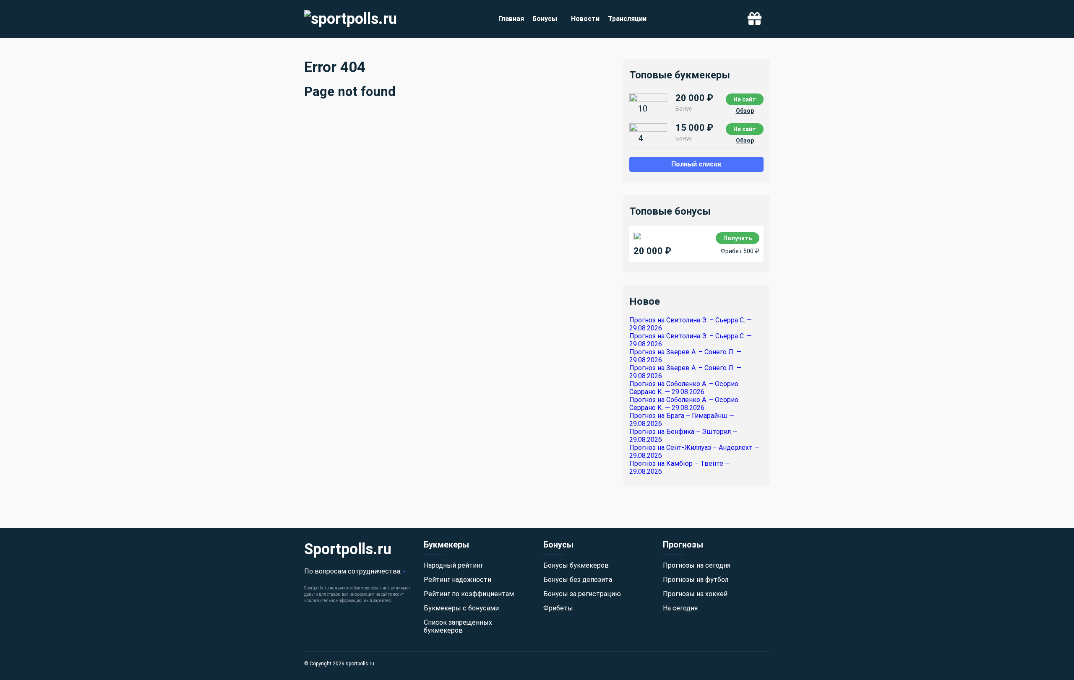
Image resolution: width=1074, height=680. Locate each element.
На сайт (744, 99)
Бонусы (544, 19)
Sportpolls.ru (347, 549)
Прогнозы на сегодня (696, 565)
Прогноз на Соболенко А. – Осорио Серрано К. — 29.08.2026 (683, 388)
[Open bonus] (754, 19)
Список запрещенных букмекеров (458, 626)
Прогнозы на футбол (695, 580)
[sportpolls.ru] (350, 19)
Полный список (696, 164)
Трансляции (627, 19)
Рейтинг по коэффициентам (469, 594)
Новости (585, 19)
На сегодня (680, 608)
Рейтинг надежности (457, 580)
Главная (511, 19)
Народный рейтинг (453, 565)
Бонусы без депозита (577, 580)
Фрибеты (558, 608)
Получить (737, 238)
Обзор (745, 110)
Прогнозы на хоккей (695, 594)
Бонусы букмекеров (576, 565)
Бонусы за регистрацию (582, 594)
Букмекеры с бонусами (461, 608)
